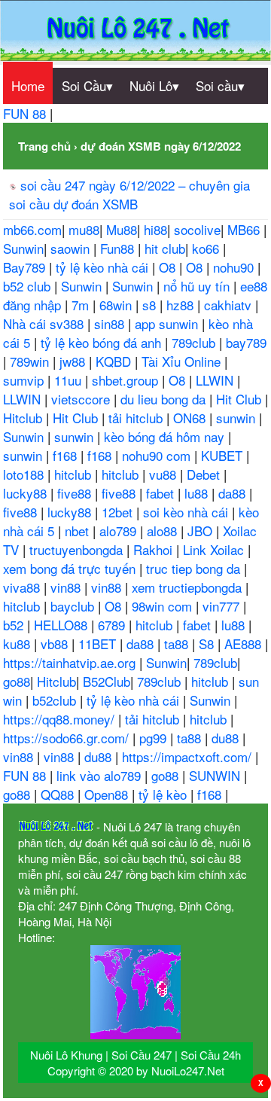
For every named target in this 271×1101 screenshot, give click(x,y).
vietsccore (82, 398)
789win (31, 361)
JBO (201, 530)
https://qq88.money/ (60, 718)
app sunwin (168, 323)
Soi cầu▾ (220, 85)
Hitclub (24, 417)
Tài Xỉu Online (183, 361)
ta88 (178, 643)
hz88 (181, 304)
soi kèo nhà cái (187, 511)
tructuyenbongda (77, 549)
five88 (76, 492)
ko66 (207, 248)
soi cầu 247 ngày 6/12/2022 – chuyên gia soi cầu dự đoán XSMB (129, 194)
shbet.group (127, 380)
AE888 (244, 643)
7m (82, 304)
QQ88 (59, 794)
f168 (67, 455)
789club (195, 342)
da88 (233, 492)
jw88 (74, 361)
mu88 (84, 229)
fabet (162, 492)
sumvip (25, 380)
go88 (16, 681)
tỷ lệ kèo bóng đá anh (103, 342)
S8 (208, 643)
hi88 (155, 229)
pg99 (154, 737)
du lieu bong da (164, 398)
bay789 (246, 342)
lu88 (198, 492)
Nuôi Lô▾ (154, 85)
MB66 (245, 229)
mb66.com (32, 229)
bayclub (74, 605)
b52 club (28, 285)
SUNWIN (216, 775)
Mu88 (121, 229)
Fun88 (119, 248)
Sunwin (23, 248)
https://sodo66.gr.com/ (67, 737)
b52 (15, 624)
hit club (165, 248)
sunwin (237, 417)
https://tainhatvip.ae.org (71, 662)
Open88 (108, 794)
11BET (99, 643)
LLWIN (216, 380)
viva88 (23, 587)
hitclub (74, 474)
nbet (79, 530)
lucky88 (26, 492)
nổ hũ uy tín (198, 285)
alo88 (164, 530)
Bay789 (26, 267)
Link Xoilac (215, 549)
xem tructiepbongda (188, 587)
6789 (113, 624)
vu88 (164, 474)
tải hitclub (137, 417)
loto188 (25, 474)
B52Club (106, 681)
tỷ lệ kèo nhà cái (104, 267)
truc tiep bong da (195, 568)
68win (117, 304)
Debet (205, 474)
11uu (69, 380)
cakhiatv (229, 304)
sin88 (111, 323)
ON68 (191, 417)
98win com (164, 605)
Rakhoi (154, 549)
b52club (56, 700)
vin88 (67, 587)
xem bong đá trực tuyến (71, 568)
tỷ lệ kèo (164, 794)
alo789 (119, 530)
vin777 (222, 605)
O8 (169, 267)
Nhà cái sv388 (45, 323)
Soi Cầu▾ (87, 85)
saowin (71, 248)
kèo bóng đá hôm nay (166, 436)
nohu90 (235, 267)
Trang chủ (44, 146)
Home (27, 85)
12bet (119, 511)
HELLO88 (62, 624)
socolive (197, 229)
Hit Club (240, 398)
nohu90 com (158, 455)
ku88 (18, 643)
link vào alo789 (100, 775)
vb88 (56, 643)
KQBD (115, 361)
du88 (227, 737)
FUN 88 (26, 113)
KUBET (223, 455)
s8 (151, 304)
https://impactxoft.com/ (188, 756)
